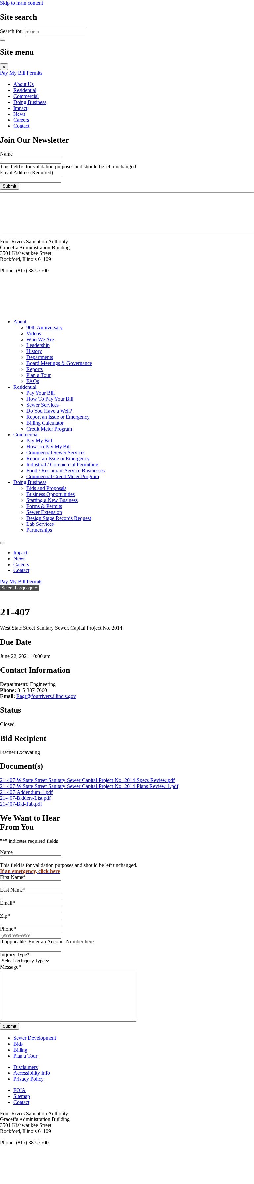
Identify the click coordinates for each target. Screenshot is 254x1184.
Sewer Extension (44, 512)
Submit (9, 186)
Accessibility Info (31, 1073)
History (34, 351)
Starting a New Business (52, 500)
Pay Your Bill (40, 393)
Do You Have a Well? (49, 411)
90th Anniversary (44, 327)
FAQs (32, 381)
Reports (34, 369)
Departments (39, 357)
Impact (20, 108)
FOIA (19, 1090)
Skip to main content (21, 3)
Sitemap (21, 1096)
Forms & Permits (44, 506)
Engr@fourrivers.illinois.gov (46, 696)
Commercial (26, 96)
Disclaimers (25, 1067)
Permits (34, 73)
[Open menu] (2, 543)
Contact (21, 126)
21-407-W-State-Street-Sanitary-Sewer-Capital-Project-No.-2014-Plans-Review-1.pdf (89, 786)
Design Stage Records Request (58, 518)
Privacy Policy (28, 1079)
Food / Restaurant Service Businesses (65, 470)
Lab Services (40, 524)
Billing (20, 1050)
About (19, 321)
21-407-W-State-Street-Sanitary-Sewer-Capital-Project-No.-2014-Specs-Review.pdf (87, 780)
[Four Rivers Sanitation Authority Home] (16, 227)
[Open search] (3, 595)
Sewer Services (42, 405)
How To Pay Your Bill (49, 399)
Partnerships (39, 530)
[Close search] (2, 40)
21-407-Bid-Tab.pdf (21, 804)
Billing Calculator (45, 423)
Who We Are (40, 339)
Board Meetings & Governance (59, 363)
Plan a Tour (38, 375)
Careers (21, 120)
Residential (24, 90)
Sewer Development (34, 1038)
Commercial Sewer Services (55, 452)
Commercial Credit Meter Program (62, 476)
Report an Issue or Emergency (58, 417)
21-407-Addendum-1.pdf (26, 792)
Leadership (38, 345)
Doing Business (29, 102)
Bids (18, 1044)
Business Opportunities (50, 494)
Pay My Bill (12, 73)
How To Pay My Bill (48, 446)
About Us (23, 84)
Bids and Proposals (46, 488)
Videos (33, 333)
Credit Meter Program (49, 429)
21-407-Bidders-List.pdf (25, 798)
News (19, 114)
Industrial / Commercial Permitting (62, 464)
